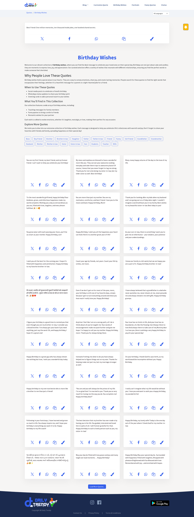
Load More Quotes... (97, 486)
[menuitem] (85, 5)
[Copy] (124, 39)
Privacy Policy (93, 513)
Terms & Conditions (113, 513)
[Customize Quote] (152, 39)
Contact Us (77, 513)
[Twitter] (42, 39)
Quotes (29, 12)
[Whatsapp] (96, 39)
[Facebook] (69, 39)
